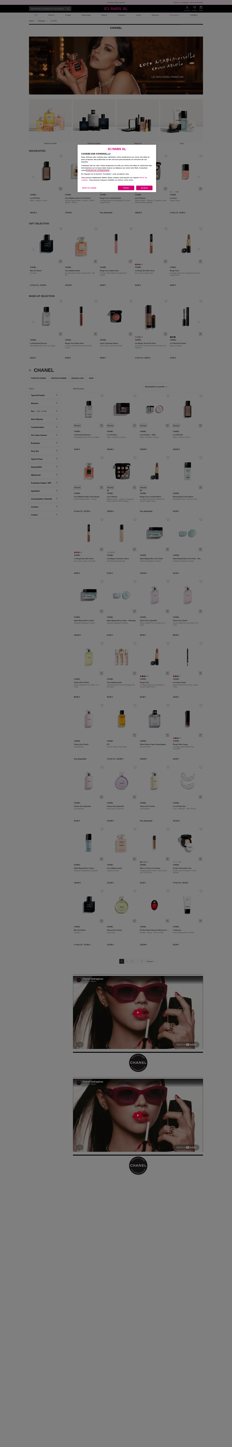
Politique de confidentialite (97, 170)
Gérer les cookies (89, 188)
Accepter (144, 188)
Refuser (126, 188)
